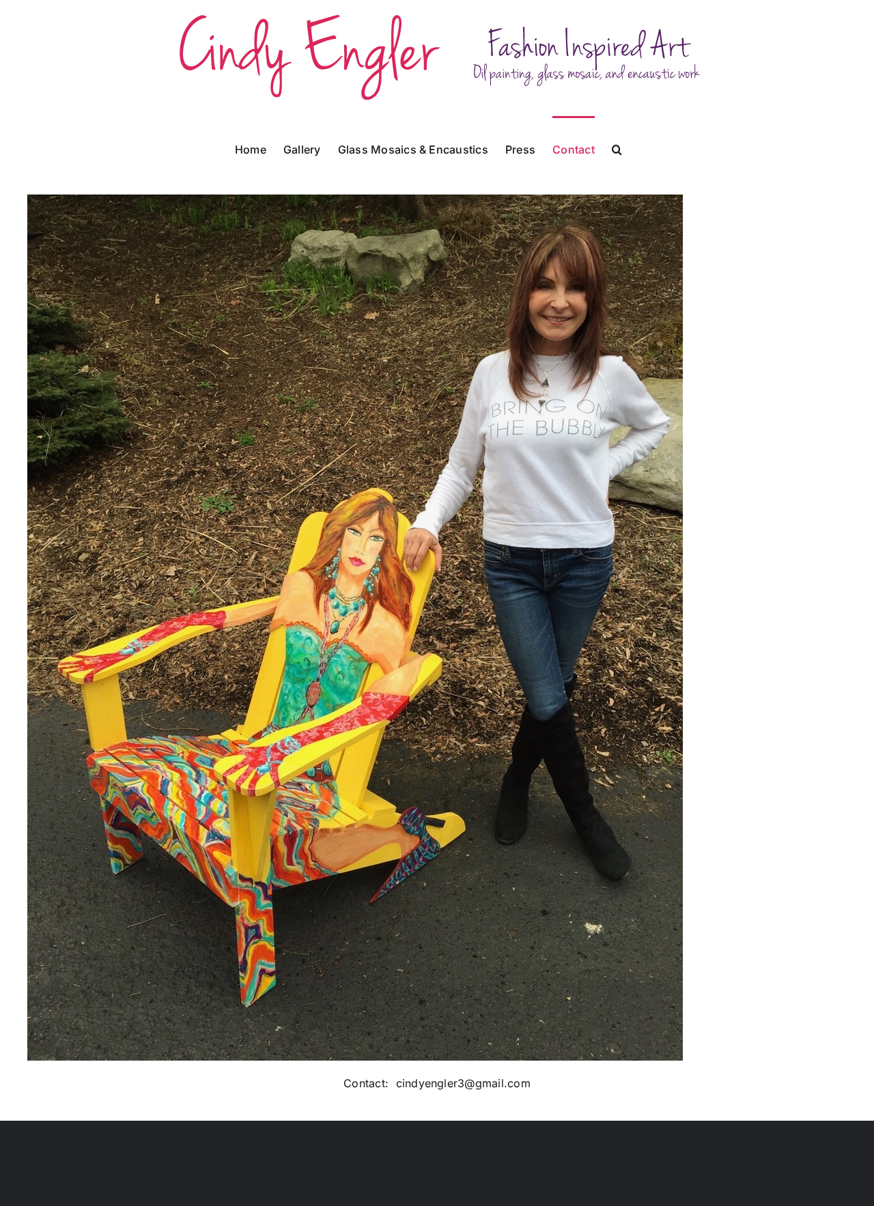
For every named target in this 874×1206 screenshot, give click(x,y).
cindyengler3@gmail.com (463, 1083)
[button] (617, 148)
